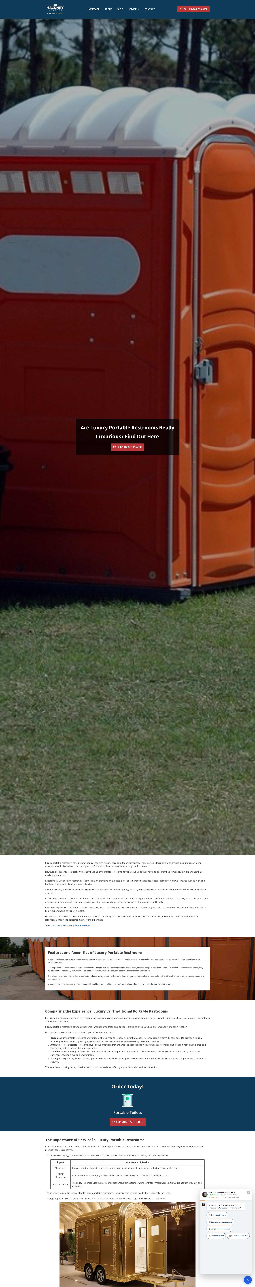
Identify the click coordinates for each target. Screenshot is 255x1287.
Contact (149, 9)
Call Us (127, 1122)
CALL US (127, 447)
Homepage (93, 9)
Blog (120, 9)
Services (132, 9)
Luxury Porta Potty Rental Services (73, 925)
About (108, 9)
